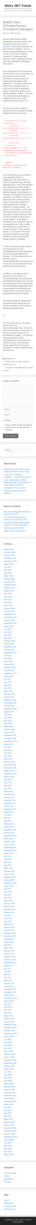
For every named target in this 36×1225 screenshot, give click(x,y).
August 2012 (9, 942)
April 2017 (8, 821)
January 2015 (9, 874)
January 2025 (9, 582)
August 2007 (9, 1104)
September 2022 (10, 653)
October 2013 (9, 912)
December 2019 (10, 735)
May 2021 (7, 685)
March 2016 (8, 839)
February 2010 (9, 1019)
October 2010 (9, 995)
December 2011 (10, 957)
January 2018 (9, 797)
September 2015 (10, 850)
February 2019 (9, 762)
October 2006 (9, 1134)
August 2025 (9, 564)
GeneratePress (18, 1222)
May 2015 (7, 862)
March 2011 (8, 980)
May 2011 (7, 974)
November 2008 (10, 1063)
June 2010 (8, 1007)
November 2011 (10, 960)
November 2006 (10, 1131)
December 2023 (10, 614)
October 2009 (9, 1031)
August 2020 (9, 712)
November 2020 (10, 703)
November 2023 (10, 617)
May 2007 (8, 1113)
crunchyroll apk (9, 523)
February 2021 (9, 694)
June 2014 (8, 892)
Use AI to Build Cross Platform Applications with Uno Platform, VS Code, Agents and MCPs (17, 482)
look (26, 101)
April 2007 (8, 1116)
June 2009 (8, 1042)
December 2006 (10, 1128)
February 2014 (9, 904)
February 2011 (9, 983)
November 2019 (10, 738)
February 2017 (9, 824)
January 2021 (9, 697)
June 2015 (8, 859)
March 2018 (8, 791)
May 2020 (8, 721)
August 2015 (9, 853)
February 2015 (9, 871)
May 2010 (7, 1010)
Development (10, 359)
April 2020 (8, 723)
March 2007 (8, 1119)
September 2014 (10, 883)
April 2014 (8, 898)
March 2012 (8, 948)
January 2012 (9, 954)
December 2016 (10, 830)
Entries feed (8, 1203)
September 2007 (10, 1101)
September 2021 (10, 673)
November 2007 (10, 1095)
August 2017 (9, 812)
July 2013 (7, 915)
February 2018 (9, 794)
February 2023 (9, 641)
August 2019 (9, 744)
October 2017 (9, 806)
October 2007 (9, 1098)
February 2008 (9, 1087)
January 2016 (9, 845)
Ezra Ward (8, 517)
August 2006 (9, 1140)
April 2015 (8, 865)
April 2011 (7, 977)
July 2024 (7, 594)
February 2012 (9, 951)
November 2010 (10, 992)
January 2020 (9, 732)
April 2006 (8, 1152)
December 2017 (10, 800)
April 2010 (8, 1013)
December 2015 (10, 847)
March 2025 (8, 576)
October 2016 (9, 833)
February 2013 (9, 927)
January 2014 (9, 907)
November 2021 (10, 667)
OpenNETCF (7, 47)
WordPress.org (9, 1209)
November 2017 (10, 803)
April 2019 (8, 756)
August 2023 (9, 626)
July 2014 (7, 889)
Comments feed (10, 1206)
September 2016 (10, 836)
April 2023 (8, 638)
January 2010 (9, 1022)
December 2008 (10, 1060)
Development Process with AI (15, 488)
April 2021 (8, 688)
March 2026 (8, 549)
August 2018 (9, 777)
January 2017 (9, 827)
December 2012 (10, 933)
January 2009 (9, 1057)
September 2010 (10, 998)
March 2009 (8, 1051)
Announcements (10, 1173)
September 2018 (10, 774)
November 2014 (10, 877)
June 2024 (8, 597)
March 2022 (8, 662)
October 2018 (9, 771)
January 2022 (9, 664)
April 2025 (8, 573)
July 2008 (7, 1072)
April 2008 (8, 1081)
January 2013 (9, 930)
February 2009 (9, 1054)
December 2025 (10, 558)
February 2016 (9, 842)
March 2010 (8, 1016)
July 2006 (8, 1143)
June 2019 (8, 750)
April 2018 (8, 788)
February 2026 (9, 552)
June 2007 (8, 1110)
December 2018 (10, 765)
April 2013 (8, 921)
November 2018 (10, 768)
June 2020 (8, 718)
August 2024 (9, 591)
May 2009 (8, 1045)
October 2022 (9, 650)
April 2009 (8, 1048)
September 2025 (10, 561)
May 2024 (8, 599)
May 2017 (7, 818)
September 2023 (10, 623)
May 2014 (7, 895)
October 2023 (9, 620)
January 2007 (9, 1125)
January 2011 (9, 986)
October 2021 (9, 670)
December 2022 (10, 647)
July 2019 (7, 747)
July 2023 (7, 629)
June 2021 (8, 682)
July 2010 (7, 1004)
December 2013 (10, 910)
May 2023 (8, 635)
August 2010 (9, 1001)
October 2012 (9, 939)
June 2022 (8, 656)
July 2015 (7, 856)
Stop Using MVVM (17, 528)
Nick (5, 512)
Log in (6, 1200)
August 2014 (9, 886)
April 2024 (8, 602)
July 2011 (7, 969)
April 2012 (8, 945)
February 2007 (9, 1122)
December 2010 (10, 989)
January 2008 (9, 1090)
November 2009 (10, 1028)
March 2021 (8, 691)
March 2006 (8, 1155)
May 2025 (8, 570)
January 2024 (9, 611)
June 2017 (8, 815)
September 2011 (10, 963)
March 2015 (8, 868)
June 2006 (8, 1146)
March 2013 (8, 924)
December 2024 (10, 585)
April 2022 (8, 659)
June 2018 (8, 783)
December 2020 (10, 700)
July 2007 (7, 1107)
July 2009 (8, 1039)
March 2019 (8, 759)
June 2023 (8, 632)
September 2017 (10, 809)
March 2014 (8, 901)
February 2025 (9, 579)
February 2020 (9, 729)
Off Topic (7, 1182)
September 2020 (10, 709)
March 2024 (8, 605)
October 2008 (9, 1066)
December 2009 (10, 1025)
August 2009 (9, 1036)
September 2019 (10, 741)
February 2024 (9, 608)
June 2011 (8, 971)
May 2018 (7, 786)
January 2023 (9, 644)
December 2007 (10, 1093)
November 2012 (10, 936)
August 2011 (8, 966)
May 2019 (7, 753)
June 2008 (8, 1075)
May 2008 (8, 1078)
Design (6, 1176)
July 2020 (7, 715)
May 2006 (8, 1149)
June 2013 (8, 918)
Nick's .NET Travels (18, 5)
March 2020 (8, 726)
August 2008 (9, 1069)
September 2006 (10, 1137)
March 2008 (8, 1084)
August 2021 (9, 676)
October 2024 (9, 588)
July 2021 (7, 679)
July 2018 (7, 780)
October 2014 (9, 880)
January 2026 (9, 555)
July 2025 (7, 567)
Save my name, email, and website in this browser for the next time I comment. (18, 427)
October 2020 (9, 706)
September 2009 (10, 1034)
